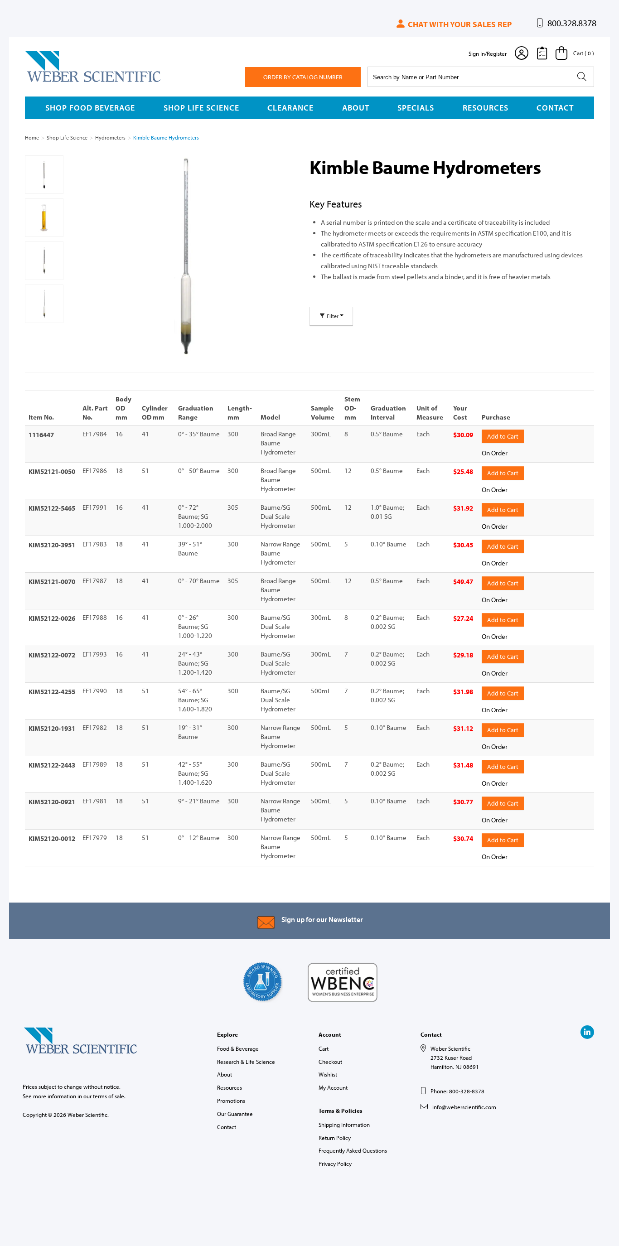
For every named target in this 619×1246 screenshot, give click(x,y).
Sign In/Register (488, 53)
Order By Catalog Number (303, 77)
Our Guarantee (235, 1113)
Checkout (330, 1061)
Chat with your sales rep (459, 24)
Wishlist (328, 1074)
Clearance (290, 107)
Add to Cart (502, 436)
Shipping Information (344, 1124)
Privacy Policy (335, 1163)
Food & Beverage (238, 1048)
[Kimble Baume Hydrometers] (185, 256)
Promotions (231, 1100)
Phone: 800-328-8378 (457, 1091)
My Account (333, 1087)
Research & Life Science (246, 1061)
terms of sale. (109, 1096)
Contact (555, 107)
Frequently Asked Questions (353, 1150)
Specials (415, 107)
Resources (485, 107)
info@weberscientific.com (464, 1107)
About (355, 107)
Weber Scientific (46, 81)
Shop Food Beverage (90, 107)
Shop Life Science (201, 107)
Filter (332, 316)
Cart (324, 1048)
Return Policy (335, 1137)
